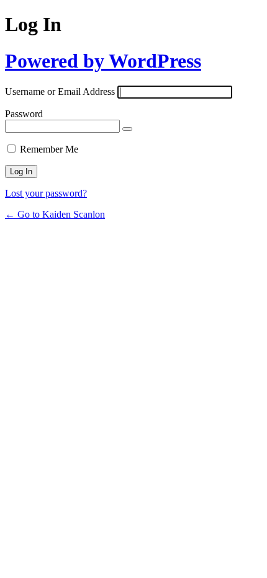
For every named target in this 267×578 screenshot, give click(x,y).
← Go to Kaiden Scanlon (55, 214)
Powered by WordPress (103, 61)
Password (24, 114)
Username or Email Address (60, 91)
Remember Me (49, 149)
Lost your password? (46, 193)
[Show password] (127, 129)
